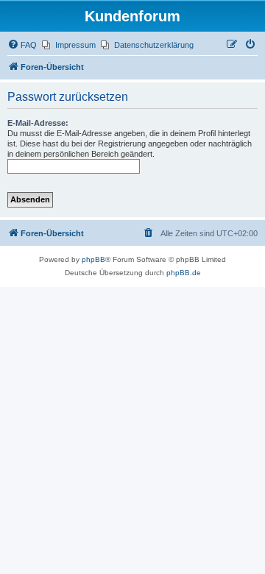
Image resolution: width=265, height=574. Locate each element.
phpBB (93, 259)
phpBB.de (183, 273)
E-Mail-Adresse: (37, 122)
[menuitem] (22, 45)
